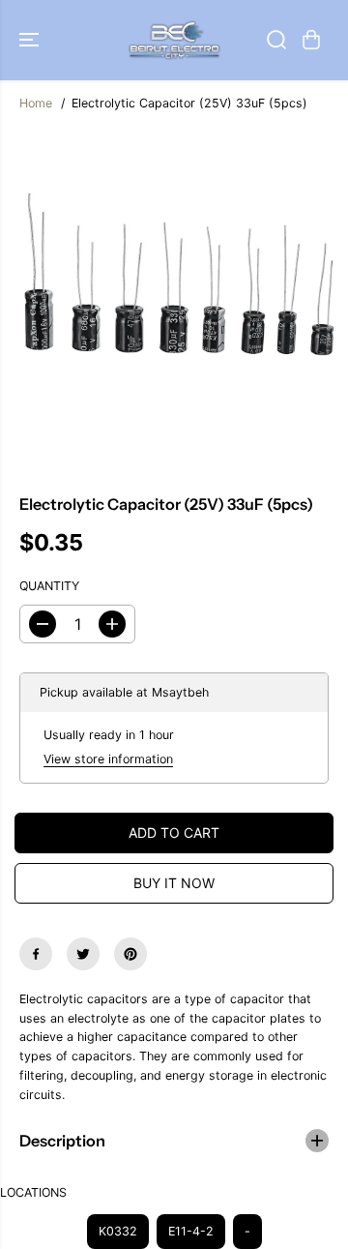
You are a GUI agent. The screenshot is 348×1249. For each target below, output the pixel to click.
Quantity (49, 586)
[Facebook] (35, 953)
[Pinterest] (130, 953)
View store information (108, 759)
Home (35, 103)
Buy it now (174, 883)
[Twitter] (83, 953)
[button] (31, 40)
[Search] (276, 39)
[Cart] (311, 39)
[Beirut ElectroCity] (174, 40)
